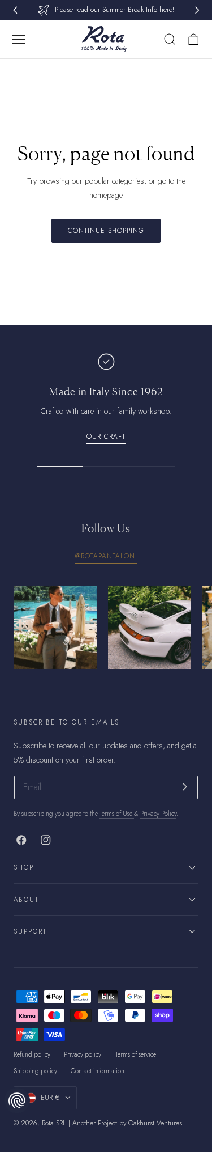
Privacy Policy (158, 813)
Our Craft (106, 436)
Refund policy (32, 1054)
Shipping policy (35, 1070)
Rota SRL (54, 1123)
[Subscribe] (184, 786)
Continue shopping (106, 230)
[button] (18, 39)
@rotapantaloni (106, 556)
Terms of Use (116, 813)
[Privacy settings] (17, 1100)
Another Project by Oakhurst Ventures (127, 1123)
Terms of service (135, 1054)
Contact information (97, 1070)
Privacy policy (82, 1054)
